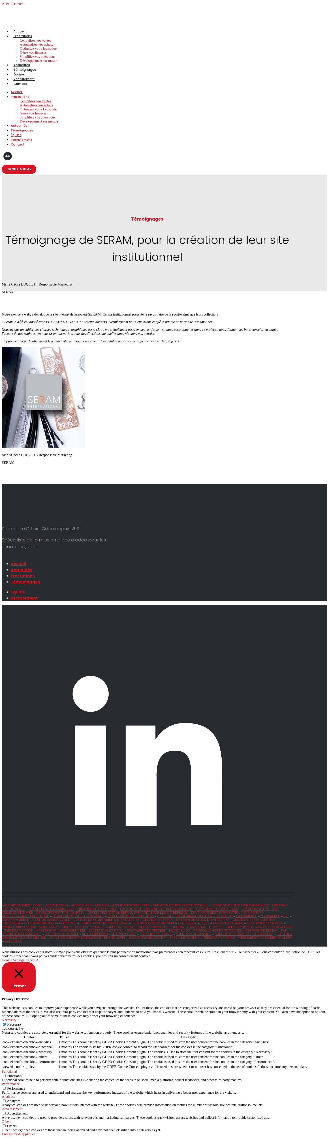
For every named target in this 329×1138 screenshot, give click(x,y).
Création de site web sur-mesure (240, 905)
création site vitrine (260, 909)
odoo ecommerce (153, 927)
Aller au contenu (13, 4)
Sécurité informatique (21, 934)
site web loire (123, 934)
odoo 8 (129, 927)
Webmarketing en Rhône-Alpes (265, 937)
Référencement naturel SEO (217, 930)
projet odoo (179, 930)
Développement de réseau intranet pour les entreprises (138, 912)
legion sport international (104, 923)
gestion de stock (158, 919)
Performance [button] (11, 1084)
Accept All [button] (33, 960)
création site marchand (217, 909)
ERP (286, 916)
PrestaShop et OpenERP (146, 930)
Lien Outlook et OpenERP (153, 923)
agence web (81, 905)
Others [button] (6, 1121)
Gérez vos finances (33, 52)
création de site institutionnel (180, 905)
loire (205, 923)
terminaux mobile (219, 937)
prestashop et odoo (106, 930)
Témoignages (24, 69)
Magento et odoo (228, 923)
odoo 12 (97, 927)
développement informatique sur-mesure (227, 912)
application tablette (131, 905)
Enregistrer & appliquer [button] (18, 1134)
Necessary (14, 1024)
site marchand (95, 934)
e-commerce (246, 916)
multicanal (49, 927)
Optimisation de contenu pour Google (259, 927)
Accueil (19, 31)
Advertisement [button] (12, 1109)
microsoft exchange (265, 923)
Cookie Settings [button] (13, 960)
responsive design (262, 930)
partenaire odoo (18, 930)
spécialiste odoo (185, 937)
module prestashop (19, 927)
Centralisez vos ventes (35, 40)
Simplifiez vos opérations (37, 56)
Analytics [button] (8, 1096)
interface (67, 923)
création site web (17, 912)
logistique (187, 923)
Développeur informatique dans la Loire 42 (195, 916)
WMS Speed (13, 941)
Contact (20, 84)
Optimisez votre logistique (38, 48)
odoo (67, 927)
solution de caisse (156, 934)
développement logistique (25, 916)
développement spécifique (130, 916)
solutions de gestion (148, 937)
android (102, 905)
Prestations (22, 36)
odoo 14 (114, 927)
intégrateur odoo (40, 923)
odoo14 (178, 927)
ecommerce (270, 916)
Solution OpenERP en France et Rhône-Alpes (87, 937)
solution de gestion (194, 934)
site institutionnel (62, 934)
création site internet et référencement (156, 909)
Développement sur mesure (39, 60)
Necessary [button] (9, 1020)
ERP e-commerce (15, 919)
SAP (283, 930)
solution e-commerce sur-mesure (244, 934)
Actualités (21, 65)
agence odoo (56, 905)
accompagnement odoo (22, 905)
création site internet (97, 909)
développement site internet (78, 916)
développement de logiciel (60, 912)
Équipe (18, 74)
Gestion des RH (245, 919)
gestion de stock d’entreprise (202, 919)
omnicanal (196, 927)
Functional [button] (9, 1071)
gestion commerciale (51, 919)
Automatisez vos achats (36, 44)
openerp (216, 927)
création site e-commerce (51, 909)
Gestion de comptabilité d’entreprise (106, 919)
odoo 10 (81, 927)
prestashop (46, 930)
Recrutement (24, 79)
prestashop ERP (72, 930)
